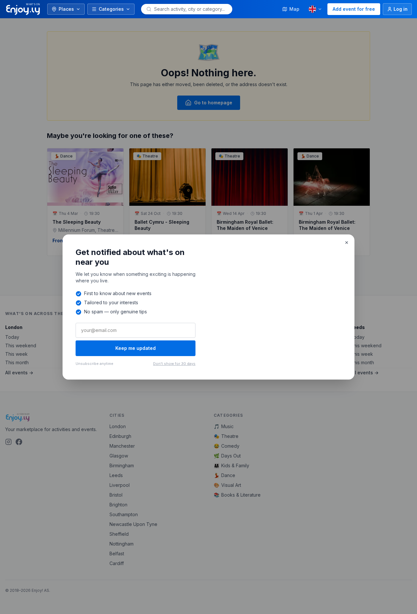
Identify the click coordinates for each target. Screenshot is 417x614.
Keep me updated (135, 348)
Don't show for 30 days (174, 363)
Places (66, 9)
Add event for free (354, 9)
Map (294, 9)
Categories (111, 9)
